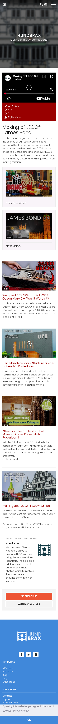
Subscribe (30, 596)
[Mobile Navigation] (53, 5)
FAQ (4, 678)
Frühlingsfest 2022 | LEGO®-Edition (26, 506)
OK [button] (29, 720)
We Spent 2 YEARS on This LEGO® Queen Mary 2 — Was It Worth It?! (26, 296)
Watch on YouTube (29, 604)
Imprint (6, 699)
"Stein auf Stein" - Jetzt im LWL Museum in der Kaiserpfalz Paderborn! (23, 434)
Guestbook (8, 681)
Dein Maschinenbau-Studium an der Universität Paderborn (28, 364)
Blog (5, 675)
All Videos (7, 668)
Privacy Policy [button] (21, 710)
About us (7, 671)
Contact (7, 695)
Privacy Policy (10, 702)
